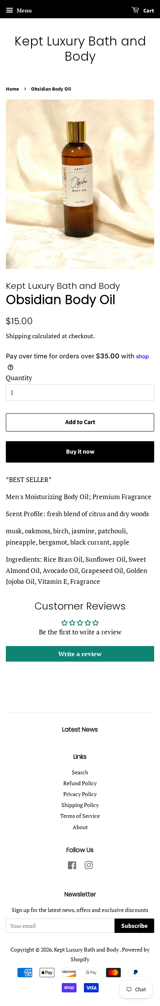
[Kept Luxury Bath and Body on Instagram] (88, 866)
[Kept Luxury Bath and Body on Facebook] (72, 866)
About (80, 827)
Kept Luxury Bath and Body (80, 49)
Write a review (80, 654)
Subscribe (134, 926)
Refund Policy (80, 783)
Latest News (80, 729)
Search (80, 772)
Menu (23, 10)
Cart (148, 11)
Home (12, 89)
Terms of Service (80, 815)
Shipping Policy (80, 805)
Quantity (19, 377)
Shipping (18, 336)
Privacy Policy (80, 794)
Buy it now (80, 451)
